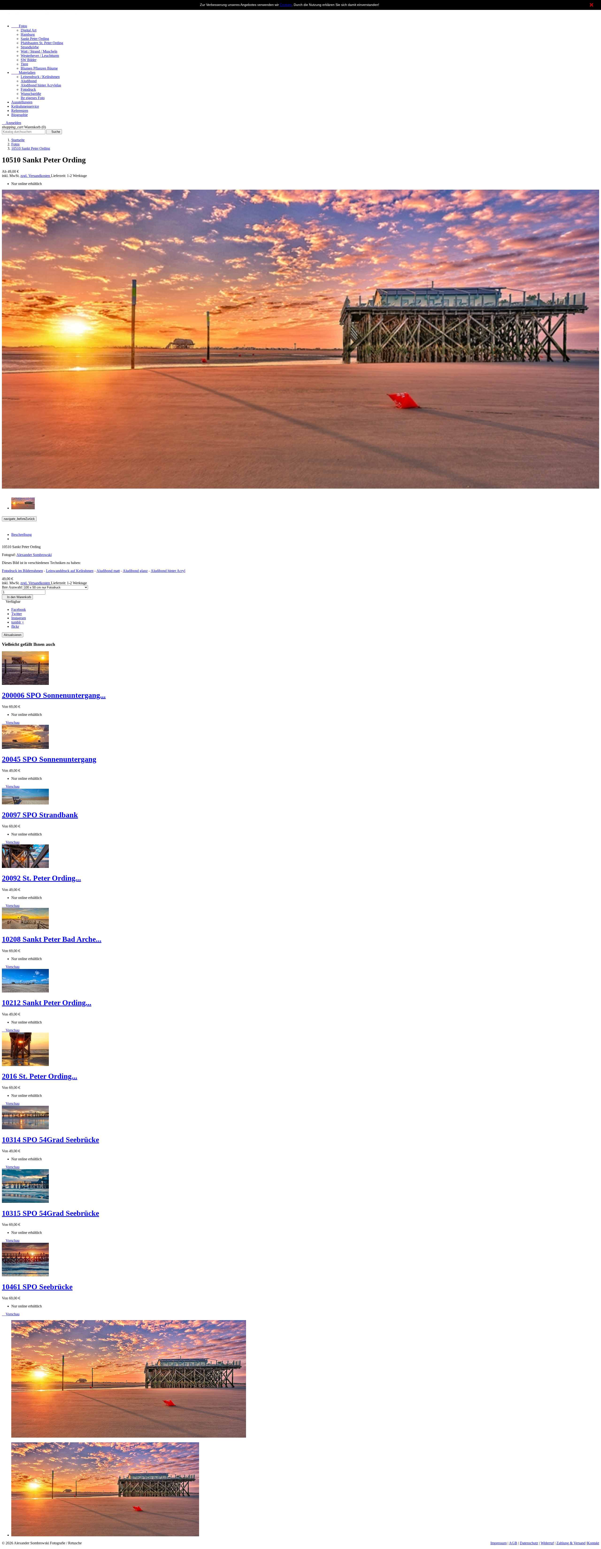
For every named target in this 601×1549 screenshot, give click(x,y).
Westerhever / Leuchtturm (40, 56)
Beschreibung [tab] (21, 535)
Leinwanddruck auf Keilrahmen (69, 571)
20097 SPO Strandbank (40, 815)
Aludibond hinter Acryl (168, 571)
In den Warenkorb (17, 597)
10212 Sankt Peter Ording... (46, 1002)
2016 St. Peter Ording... (39, 1076)
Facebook (18, 610)
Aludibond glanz (135, 571)
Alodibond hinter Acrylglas (41, 85)
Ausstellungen (21, 102)
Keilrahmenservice (25, 106)
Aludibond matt (108, 571)
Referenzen (19, 111)
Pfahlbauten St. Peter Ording (42, 43)
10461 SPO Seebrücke (37, 1286)
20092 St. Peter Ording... (41, 878)
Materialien (23, 73)
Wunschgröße (31, 94)
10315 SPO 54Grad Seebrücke (50, 1213)
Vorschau (10, 723)
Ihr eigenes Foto (33, 98)
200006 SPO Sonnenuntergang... (54, 695)
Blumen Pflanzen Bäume (39, 68)
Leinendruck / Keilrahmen (40, 77)
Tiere (24, 64)
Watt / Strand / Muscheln (39, 51)
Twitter (16, 614)
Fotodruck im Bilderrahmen (22, 571)
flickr (15, 626)
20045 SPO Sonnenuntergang (49, 759)
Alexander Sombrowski (34, 555)
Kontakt (593, 1543)
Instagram (18, 618)
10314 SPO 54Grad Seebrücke (50, 1139)
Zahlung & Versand (571, 1543)
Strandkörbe (30, 47)
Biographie (19, 115)
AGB (513, 1543)
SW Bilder (28, 60)
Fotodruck (28, 89)
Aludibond (29, 81)
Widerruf (547, 1543)
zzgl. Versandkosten (35, 176)
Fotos (19, 26)
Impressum (498, 1543)
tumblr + (17, 622)
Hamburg (28, 34)
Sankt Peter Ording (35, 39)
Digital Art (28, 30)
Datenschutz (529, 1543)
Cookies (286, 5)
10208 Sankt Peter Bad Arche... (51, 939)
